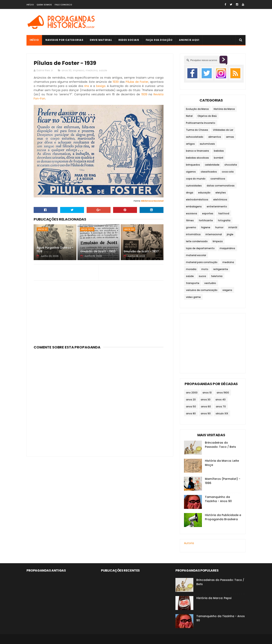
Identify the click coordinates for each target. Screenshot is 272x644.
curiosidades (194, 185)
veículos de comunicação (201, 290)
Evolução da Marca (197, 109)
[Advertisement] (173, 22)
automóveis (207, 143)
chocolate (230, 164)
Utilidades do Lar (223, 130)
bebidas (219, 150)
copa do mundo (195, 178)
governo (191, 227)
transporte (192, 283)
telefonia (216, 276)
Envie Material (101, 40)
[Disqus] (98, 400)
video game (193, 297)
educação (204, 192)
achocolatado (194, 137)
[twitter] (231, 4)
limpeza (218, 241)
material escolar (196, 255)
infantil (232, 227)
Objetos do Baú (207, 116)
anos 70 (221, 406)
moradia (191, 269)
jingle (230, 234)
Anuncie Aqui (189, 40)
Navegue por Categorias (64, 40)
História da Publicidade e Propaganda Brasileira (223, 517)
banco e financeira (197, 150)
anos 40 (220, 399)
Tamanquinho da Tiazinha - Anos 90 (218, 499)
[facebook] (225, 4)
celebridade (212, 164)
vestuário (210, 283)
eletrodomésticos (197, 199)
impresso (78, 70)
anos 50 (191, 406)
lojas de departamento (200, 248)
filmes (190, 220)
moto (204, 269)
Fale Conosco (63, 4)
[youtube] (243, 4)
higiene (205, 227)
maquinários (227, 248)
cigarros (191, 171)
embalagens (194, 206)
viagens (227, 290)
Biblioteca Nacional (152, 200)
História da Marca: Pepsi (213, 598)
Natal (189, 116)
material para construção (201, 262)
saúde (103, 70)
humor (219, 227)
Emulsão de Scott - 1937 (141, 251)
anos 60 (206, 406)
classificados (209, 171)
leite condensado (197, 241)
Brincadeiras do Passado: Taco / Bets (220, 445)
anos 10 (42, 229)
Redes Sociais (128, 40)
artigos (190, 143)
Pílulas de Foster (137, 82)
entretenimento (217, 206)
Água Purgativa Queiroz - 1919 (55, 250)
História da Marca (224, 109)
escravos (191, 213)
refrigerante (220, 269)
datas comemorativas (221, 185)
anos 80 (191, 413)
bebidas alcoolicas (197, 157)
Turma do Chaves (197, 130)
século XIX (222, 413)
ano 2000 (192, 392)
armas (230, 137)
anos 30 (66, 70)
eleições (220, 192)
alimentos (214, 137)
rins (86, 86)
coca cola (228, 171)
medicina (92, 70)
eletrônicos (220, 199)
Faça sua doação (159, 40)
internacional (213, 234)
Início (30, 4)
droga (189, 192)
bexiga (100, 86)
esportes (207, 213)
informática (193, 234)
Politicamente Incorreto (200, 123)
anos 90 (206, 413)
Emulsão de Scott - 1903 (97, 251)
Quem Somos (44, 4)
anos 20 (191, 399)
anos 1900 (87, 229)
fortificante (206, 220)
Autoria (189, 543)
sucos (202, 276)
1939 (116, 82)
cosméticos (217, 178)
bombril (218, 157)
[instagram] (237, 4)
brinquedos (193, 164)
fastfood (223, 213)
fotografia (224, 220)
